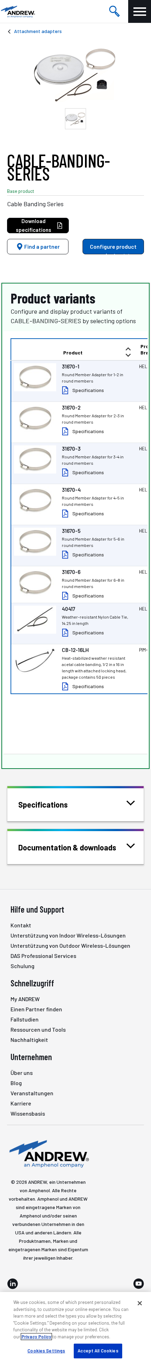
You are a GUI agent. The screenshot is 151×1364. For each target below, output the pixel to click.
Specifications (88, 390)
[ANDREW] (17, 11)
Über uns (22, 1072)
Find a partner (41, 246)
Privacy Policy (36, 1336)
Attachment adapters (38, 31)
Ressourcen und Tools (38, 1029)
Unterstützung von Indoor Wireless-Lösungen (68, 935)
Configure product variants (113, 248)
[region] (75, 1328)
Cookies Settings (46, 1350)
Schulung (22, 965)
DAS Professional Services (43, 955)
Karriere (21, 1103)
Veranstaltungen (32, 1093)
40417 (68, 609)
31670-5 (71, 531)
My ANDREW (25, 999)
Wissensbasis (28, 1113)
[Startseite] (48, 1153)
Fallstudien (25, 1019)
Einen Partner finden (36, 1009)
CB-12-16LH (75, 650)
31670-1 (70, 366)
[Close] (139, 1303)
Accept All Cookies (98, 1350)
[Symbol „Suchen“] (114, 11)
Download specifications (33, 225)
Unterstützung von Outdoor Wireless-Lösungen (70, 945)
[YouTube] (138, 1283)
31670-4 (71, 490)
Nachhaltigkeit (29, 1039)
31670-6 (71, 572)
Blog (16, 1082)
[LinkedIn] (12, 1283)
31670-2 (71, 407)
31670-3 (71, 448)
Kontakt (21, 925)
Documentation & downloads (67, 847)
